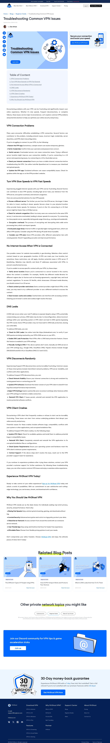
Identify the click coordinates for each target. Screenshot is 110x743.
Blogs (12, 14)
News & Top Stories (68, 613)
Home (5, 14)
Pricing (66, 6)
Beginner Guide (21, 14)
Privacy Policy (85, 742)
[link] (5, 14)
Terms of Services (97, 742)
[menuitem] (9, 5)
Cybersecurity (40, 613)
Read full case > (30, 588)
